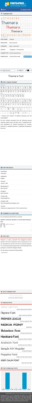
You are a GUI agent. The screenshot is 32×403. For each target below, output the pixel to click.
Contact (29, 393)
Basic (11, 46)
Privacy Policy (23, 393)
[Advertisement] (16, 64)
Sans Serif (16, 46)
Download (28, 56)
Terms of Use (16, 393)
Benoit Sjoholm (13, 42)
